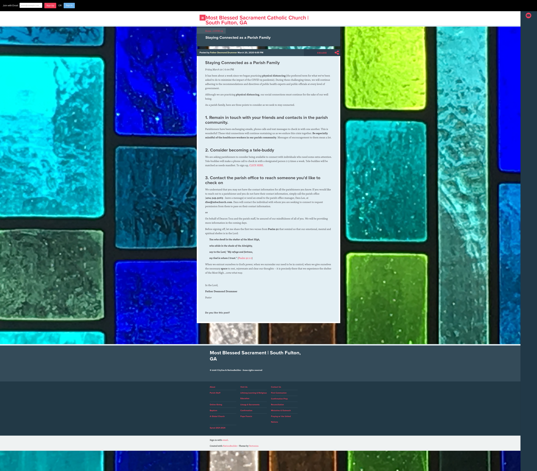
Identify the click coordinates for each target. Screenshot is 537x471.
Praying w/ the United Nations (281, 419)
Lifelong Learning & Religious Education (253, 396)
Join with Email (10, 5)
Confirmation (246, 410)
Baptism (213, 410)
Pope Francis (246, 416)
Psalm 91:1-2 (245, 258)
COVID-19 (218, 31)
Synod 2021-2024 (217, 428)
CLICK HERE (256, 165)
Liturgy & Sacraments (250, 404)
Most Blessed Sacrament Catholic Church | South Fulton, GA (257, 20)
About (212, 387)
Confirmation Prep (279, 399)
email (225, 440)
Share (322, 52)
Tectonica (253, 445)
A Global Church (217, 416)
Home (209, 31)
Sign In (69, 5)
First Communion (279, 393)
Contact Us (276, 387)
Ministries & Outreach (281, 410)
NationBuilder (230, 445)
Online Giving (216, 404)
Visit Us (244, 387)
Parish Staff (215, 393)
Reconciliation (277, 404)
